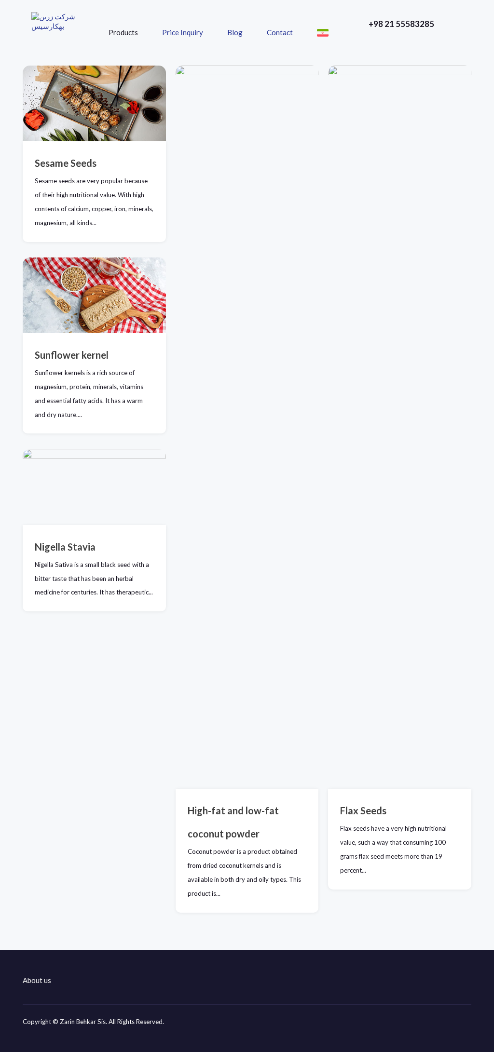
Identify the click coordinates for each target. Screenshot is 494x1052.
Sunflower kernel (72, 355)
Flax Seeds (363, 810)
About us (37, 980)
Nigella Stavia (65, 547)
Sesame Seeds (65, 163)
